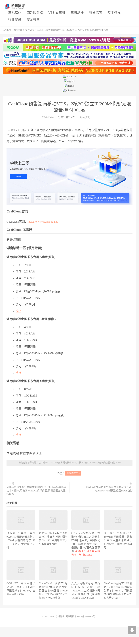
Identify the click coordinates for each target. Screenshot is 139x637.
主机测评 (77, 12)
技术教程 (114, 12)
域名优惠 (95, 12)
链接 (18, 311)
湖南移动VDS (73, 473)
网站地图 (70, 616)
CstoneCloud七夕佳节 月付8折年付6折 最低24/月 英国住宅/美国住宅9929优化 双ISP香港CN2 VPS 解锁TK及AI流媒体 (53, 590)
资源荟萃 (33, 20)
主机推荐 (14, 12)
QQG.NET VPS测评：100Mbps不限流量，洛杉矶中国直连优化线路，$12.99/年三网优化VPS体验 (118, 540)
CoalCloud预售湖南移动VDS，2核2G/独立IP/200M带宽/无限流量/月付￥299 (85, 462)
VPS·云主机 (56, 12)
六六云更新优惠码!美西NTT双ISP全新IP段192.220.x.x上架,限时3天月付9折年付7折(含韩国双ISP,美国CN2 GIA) (85, 590)
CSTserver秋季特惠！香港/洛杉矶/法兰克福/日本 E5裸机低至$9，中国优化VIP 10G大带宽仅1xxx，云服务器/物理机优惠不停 (85, 544)
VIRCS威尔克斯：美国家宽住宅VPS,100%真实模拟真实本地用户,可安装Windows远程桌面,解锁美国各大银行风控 (36, 491)
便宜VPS (29, 30)
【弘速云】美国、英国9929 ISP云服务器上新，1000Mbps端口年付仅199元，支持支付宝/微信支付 (21, 540)
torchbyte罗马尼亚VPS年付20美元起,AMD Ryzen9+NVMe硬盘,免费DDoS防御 (109, 489)
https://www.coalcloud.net (43, 221)
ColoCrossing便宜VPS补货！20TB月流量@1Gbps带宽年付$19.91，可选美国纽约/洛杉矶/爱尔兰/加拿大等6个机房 (118, 590)
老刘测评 (15, 6)
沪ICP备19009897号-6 (87, 616)
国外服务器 (35, 12)
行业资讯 (14, 20)
